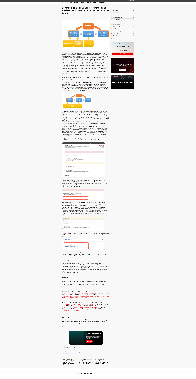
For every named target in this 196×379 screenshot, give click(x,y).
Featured (76, 2)
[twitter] (128, 0)
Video (88, 2)
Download (89, 341)
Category (94, 2)
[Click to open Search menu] (127, 0)
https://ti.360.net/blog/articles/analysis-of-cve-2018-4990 (77, 304)
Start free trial (122, 53)
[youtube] (132, 0)
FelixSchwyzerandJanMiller (77, 16)
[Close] (122, 373)
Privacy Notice (95, 376)
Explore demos (122, 86)
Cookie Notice (114, 376)
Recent (82, 2)
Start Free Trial (102, 2)
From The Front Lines (89, 16)
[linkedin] (130, 0)
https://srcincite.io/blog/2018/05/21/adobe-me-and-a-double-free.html (81, 307)
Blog (71, 2)
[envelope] (133, 0)
